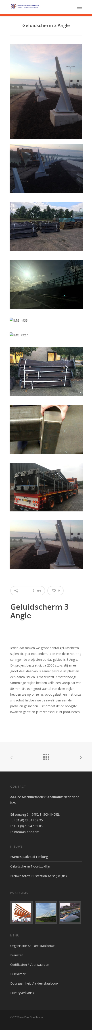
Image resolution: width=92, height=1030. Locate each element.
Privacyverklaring (22, 993)
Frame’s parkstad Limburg (29, 857)
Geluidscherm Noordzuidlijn (30, 866)
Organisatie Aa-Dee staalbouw (32, 946)
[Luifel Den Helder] (21, 912)
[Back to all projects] (46, 755)
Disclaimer (17, 974)
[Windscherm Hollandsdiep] (70, 912)
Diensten (16, 955)
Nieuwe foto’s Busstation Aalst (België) (38, 876)
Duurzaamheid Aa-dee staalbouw (34, 983)
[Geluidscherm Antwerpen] (46, 912)
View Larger (47, 165)
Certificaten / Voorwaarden (29, 964)
